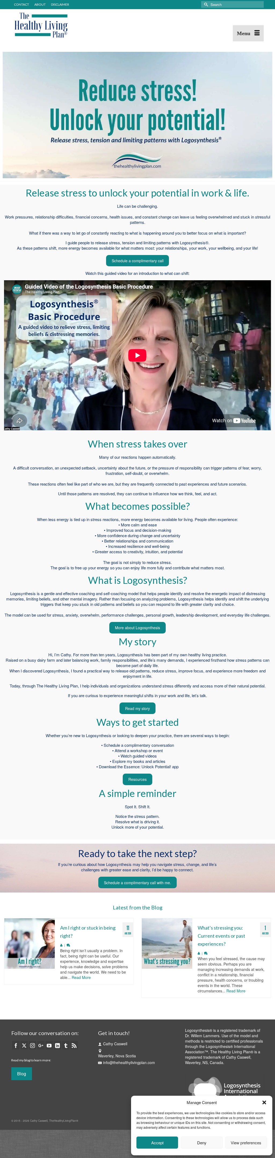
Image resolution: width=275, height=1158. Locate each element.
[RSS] (74, 1045)
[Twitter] (24, 1045)
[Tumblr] (66, 1045)
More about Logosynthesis (137, 627)
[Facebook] (16, 1045)
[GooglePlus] (41, 1045)
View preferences (246, 1142)
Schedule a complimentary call (138, 260)
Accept (157, 1142)
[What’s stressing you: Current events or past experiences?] (167, 943)
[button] (264, 1102)
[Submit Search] (205, 4)
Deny (202, 1142)
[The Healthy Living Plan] (50, 25)
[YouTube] (49, 1045)
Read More (81, 977)
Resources (137, 779)
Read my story (137, 708)
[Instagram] (32, 1045)
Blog (21, 1073)
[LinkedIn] (57, 1045)
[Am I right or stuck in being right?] (29, 943)
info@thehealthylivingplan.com (129, 1062)
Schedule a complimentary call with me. (137, 882)
